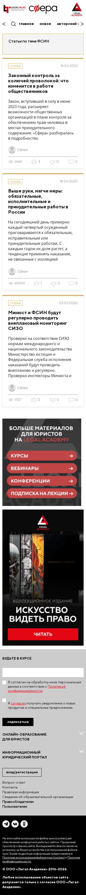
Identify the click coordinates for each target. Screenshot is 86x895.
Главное (26, 23)
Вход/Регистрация (22, 772)
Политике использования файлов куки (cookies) (33, 857)
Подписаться (18, 722)
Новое (45, 23)
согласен (18, 703)
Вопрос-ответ (13, 782)
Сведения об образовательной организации (37, 797)
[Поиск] (13, 24)
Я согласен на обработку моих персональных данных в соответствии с (44, 686)
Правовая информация (20, 792)
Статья (15, 66)
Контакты (10, 787)
